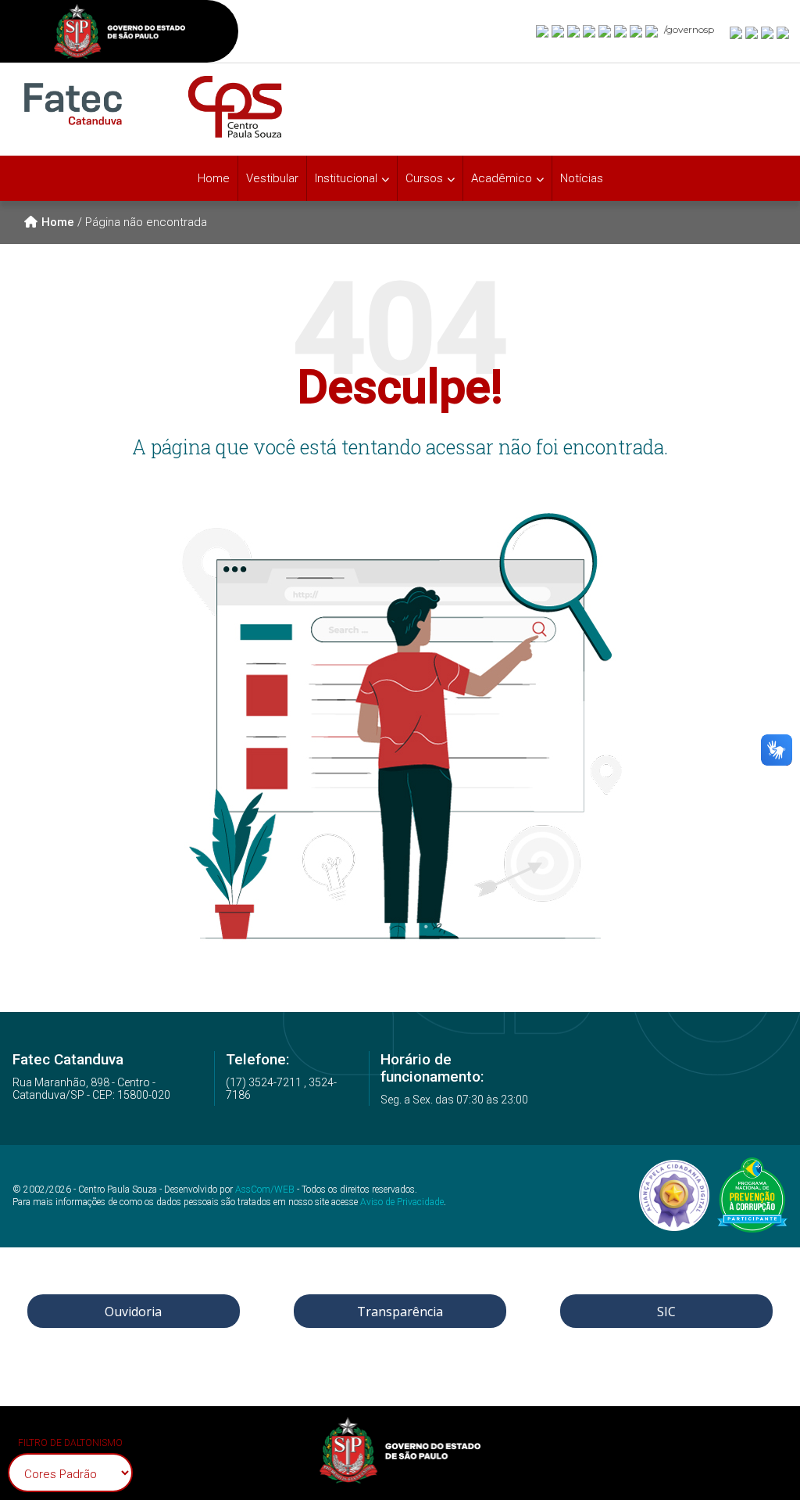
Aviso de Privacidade (402, 1202)
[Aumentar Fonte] (737, 32)
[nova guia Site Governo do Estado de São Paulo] (119, 33)
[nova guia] (784, 32)
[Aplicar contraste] (768, 32)
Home (214, 178)
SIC (666, 1311)
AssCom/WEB (265, 1189)
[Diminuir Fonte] (752, 32)
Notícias (581, 178)
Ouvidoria (133, 1311)
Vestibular (272, 178)
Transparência (400, 1311)
